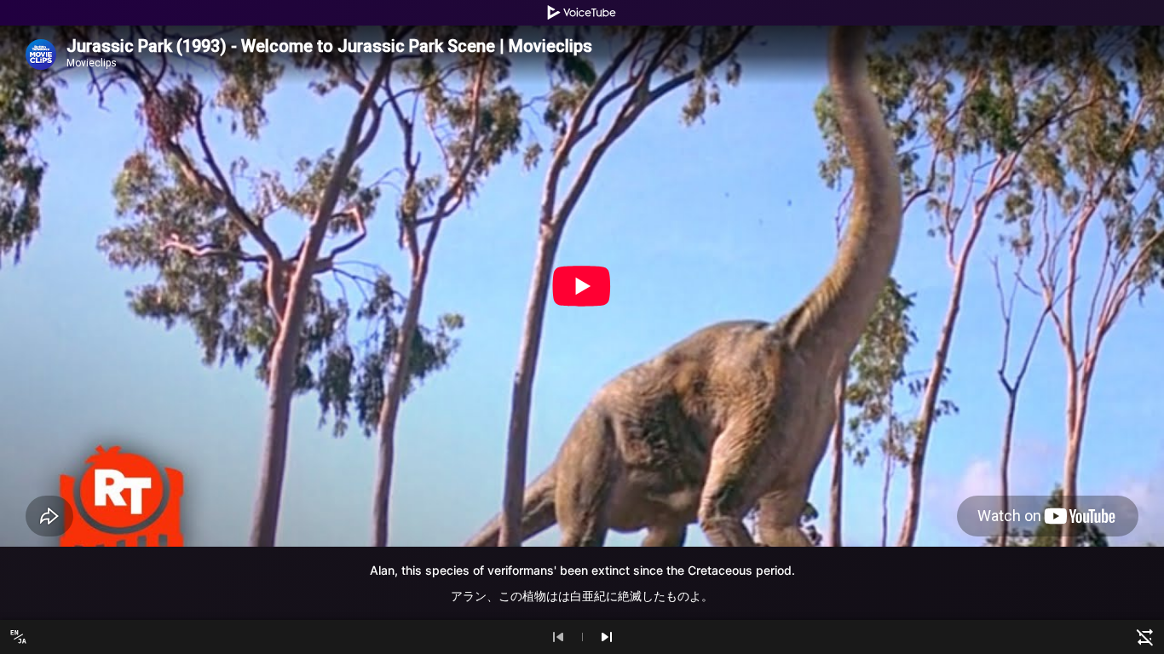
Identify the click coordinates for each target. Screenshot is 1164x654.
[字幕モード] (19, 637)
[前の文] (558, 637)
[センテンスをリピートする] (1145, 637)
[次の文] (606, 637)
